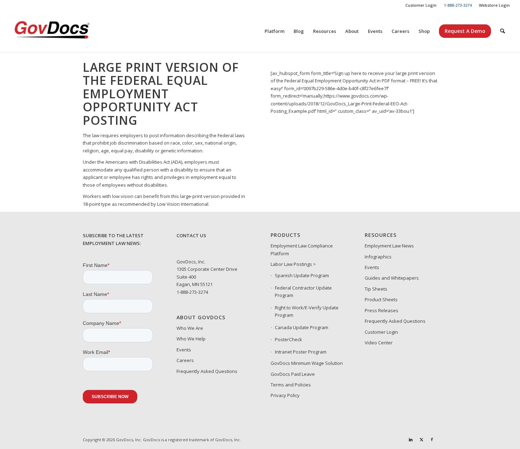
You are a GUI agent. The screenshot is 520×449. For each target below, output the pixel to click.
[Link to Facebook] (432, 439)
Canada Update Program (301, 327)
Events (184, 349)
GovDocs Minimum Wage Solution (307, 363)
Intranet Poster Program (301, 352)
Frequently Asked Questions (207, 371)
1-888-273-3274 (192, 292)
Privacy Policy (285, 395)
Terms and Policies (291, 384)
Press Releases (381, 310)
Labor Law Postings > (293, 264)
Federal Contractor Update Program (303, 291)
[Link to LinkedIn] (410, 439)
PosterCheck (288, 339)
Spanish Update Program (302, 275)
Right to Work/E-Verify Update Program (307, 311)
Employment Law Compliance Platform (302, 249)
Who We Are (190, 328)
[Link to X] (421, 439)
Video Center (379, 342)
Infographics (378, 256)
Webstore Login (494, 5)
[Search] (502, 31)
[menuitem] (421, 5)
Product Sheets (381, 299)
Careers (185, 360)
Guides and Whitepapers (392, 278)
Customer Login (421, 5)
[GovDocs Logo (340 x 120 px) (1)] (69, 31)
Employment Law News (389, 246)
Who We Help (191, 339)
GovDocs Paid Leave (293, 374)
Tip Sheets (376, 289)
